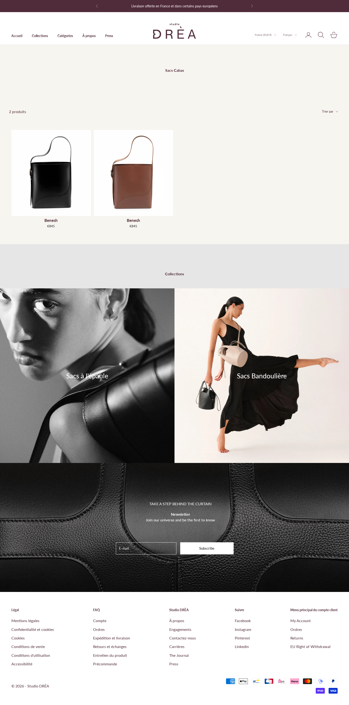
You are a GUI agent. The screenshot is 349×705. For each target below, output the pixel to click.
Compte (99, 620)
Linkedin (242, 646)
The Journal (179, 655)
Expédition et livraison (111, 638)
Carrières (176, 646)
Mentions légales (25, 620)
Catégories (65, 36)
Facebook (243, 620)
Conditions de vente (28, 646)
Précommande (105, 664)
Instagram (243, 629)
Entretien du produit (110, 655)
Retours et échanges (110, 646)
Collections (40, 36)
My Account (300, 620)
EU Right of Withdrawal (310, 646)
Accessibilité (21, 664)
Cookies (18, 638)
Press (109, 36)
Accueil (16, 36)
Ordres (99, 629)
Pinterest (242, 638)
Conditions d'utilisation (30, 655)
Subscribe (206, 548)
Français (287, 34)
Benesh (51, 220)
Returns (296, 638)
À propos (89, 36)
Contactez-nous (182, 638)
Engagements (180, 629)
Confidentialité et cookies (32, 629)
